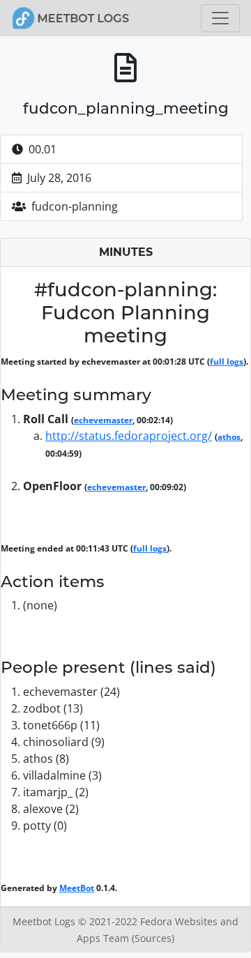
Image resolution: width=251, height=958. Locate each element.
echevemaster (103, 420)
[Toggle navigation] (220, 18)
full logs (226, 361)
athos (229, 437)
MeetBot (76, 888)
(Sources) (153, 938)
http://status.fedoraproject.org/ (128, 435)
